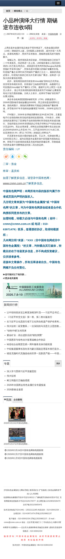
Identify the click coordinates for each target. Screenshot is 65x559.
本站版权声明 (36, 540)
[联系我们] (34, 490)
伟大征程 (11, 376)
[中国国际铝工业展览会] (32, 291)
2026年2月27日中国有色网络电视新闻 (17, 444)
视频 (8, 399)
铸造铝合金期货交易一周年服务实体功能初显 (29, 344)
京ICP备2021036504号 (32, 505)
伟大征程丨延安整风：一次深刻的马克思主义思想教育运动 (34, 326)
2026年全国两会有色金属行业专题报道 (26, 385)
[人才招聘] (34, 494)
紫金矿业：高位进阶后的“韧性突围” (24, 335)
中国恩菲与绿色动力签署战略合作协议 (26, 339)
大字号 (32, 38)
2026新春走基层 (15, 389)
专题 (6, 363)
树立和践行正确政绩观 (18, 380)
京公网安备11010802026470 (48, 501)
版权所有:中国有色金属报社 (21, 536)
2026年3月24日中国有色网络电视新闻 (17, 423)
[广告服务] (43, 490)
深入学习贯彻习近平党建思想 (21, 371)
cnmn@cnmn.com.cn (13, 522)
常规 (45, 38)
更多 (58, 363)
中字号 (39, 38)
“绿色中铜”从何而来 (16, 330)
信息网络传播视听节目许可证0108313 (18, 497)
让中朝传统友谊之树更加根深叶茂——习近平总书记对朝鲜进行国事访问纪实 (34, 312)
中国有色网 (53, 34)
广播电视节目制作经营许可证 (47, 497)
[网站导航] (24, 490)
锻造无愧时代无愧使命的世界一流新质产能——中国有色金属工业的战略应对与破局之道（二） (34, 353)
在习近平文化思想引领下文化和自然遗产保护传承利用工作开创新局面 (34, 321)
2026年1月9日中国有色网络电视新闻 (24, 458)
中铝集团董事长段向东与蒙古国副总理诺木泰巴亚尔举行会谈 (34, 349)
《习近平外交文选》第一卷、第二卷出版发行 (29, 317)
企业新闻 (18, 399)
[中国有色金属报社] (11, 490)
